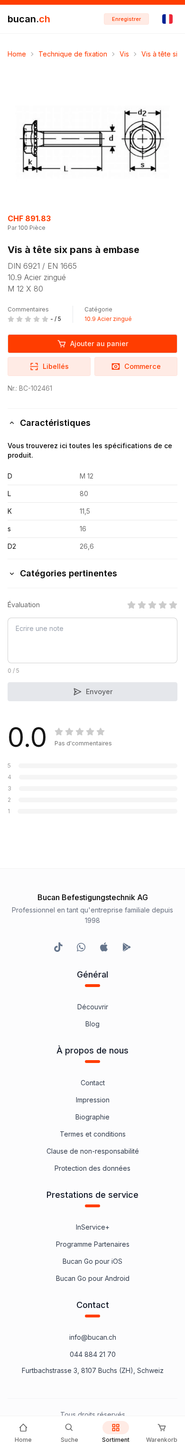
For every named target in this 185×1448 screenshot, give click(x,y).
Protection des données (92, 1168)
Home (17, 54)
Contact (93, 1083)
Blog (92, 1024)
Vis (124, 54)
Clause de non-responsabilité (92, 1151)
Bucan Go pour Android (93, 1278)
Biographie (92, 1117)
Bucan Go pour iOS (92, 1261)
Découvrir (92, 1007)
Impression (93, 1100)
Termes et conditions (93, 1134)
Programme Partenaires (93, 1244)
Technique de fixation (72, 54)
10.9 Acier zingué (108, 318)
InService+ (93, 1227)
